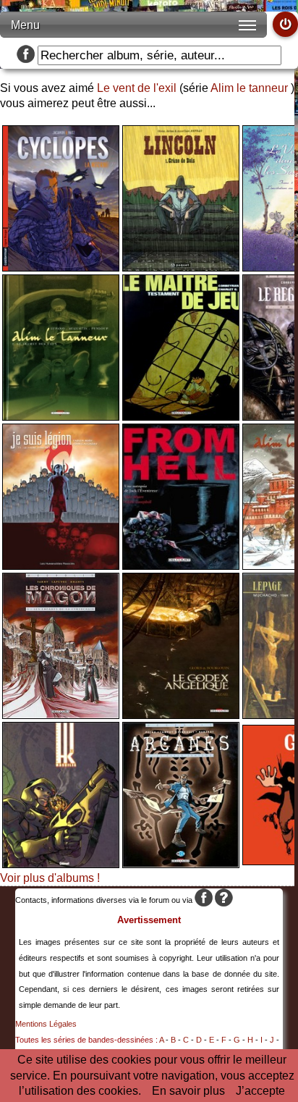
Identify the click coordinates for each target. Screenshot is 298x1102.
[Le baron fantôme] (180, 864)
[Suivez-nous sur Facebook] (26, 55)
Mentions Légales (46, 1023)
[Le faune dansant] (60, 566)
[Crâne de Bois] (180, 267)
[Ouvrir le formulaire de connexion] (285, 24)
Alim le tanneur (249, 88)
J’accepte (260, 1091)
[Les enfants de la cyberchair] (60, 715)
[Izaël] (180, 715)
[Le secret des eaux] (60, 417)
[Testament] (180, 417)
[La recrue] (60, 267)
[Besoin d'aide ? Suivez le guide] (224, 900)
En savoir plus (188, 1091)
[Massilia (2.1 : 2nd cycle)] (60, 864)
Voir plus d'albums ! (50, 878)
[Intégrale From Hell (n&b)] (180, 566)
